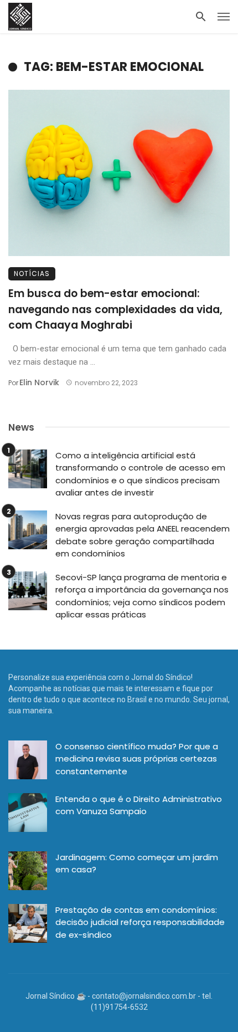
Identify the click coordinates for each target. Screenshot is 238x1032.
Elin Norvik (39, 382)
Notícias (32, 273)
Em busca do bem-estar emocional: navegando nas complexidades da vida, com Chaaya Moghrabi (115, 309)
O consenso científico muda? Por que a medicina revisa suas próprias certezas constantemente (136, 758)
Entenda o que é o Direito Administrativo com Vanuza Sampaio (138, 805)
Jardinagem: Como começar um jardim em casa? (136, 863)
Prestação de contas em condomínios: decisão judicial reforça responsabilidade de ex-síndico (140, 922)
